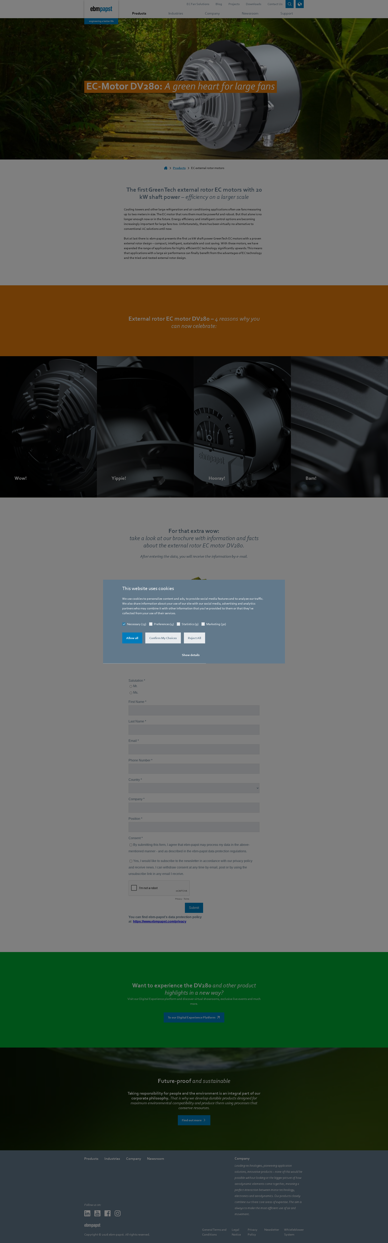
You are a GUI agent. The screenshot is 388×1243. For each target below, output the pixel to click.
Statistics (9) (190, 624)
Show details (191, 655)
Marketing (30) (216, 624)
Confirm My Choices (163, 638)
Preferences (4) (164, 624)
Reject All (194, 638)
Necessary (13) (136, 624)
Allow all (132, 638)
